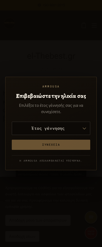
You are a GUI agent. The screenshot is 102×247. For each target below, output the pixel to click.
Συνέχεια (51, 144)
